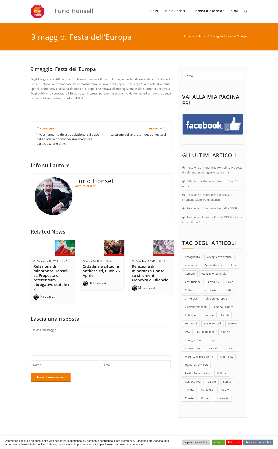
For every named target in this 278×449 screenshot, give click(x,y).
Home (187, 36)
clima (233, 265)
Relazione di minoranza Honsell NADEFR (212, 208)
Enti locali (191, 315)
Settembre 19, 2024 (47, 261)
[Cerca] (245, 11)
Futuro (232, 323)
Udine (205, 398)
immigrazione (193, 340)
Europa (209, 315)
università (222, 398)
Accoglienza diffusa (219, 257)
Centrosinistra (213, 265)
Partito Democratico (197, 373)
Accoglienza (192, 257)
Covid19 (231, 282)
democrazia (209, 290)
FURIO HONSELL (176, 11)
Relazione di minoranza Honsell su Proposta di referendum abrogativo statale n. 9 (52, 278)
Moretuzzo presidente (199, 356)
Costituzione (193, 282)
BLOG (234, 11)
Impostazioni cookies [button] (196, 442)
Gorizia (225, 332)
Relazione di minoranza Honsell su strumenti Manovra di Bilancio (150, 273)
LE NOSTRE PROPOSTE (209, 11)
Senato (189, 390)
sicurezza (207, 390)
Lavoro (232, 348)
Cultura (189, 290)
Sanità (227, 381)
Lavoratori (214, 348)
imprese (215, 340)
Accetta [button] (218, 442)
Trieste (189, 398)
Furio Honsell (50, 297)
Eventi (225, 315)
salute (212, 381)
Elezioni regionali (196, 307)
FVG (187, 332)
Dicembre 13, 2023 (145, 261)
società (224, 390)
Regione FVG (193, 381)
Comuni (190, 273)
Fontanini (191, 323)
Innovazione (192, 348)
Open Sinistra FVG (196, 365)
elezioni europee (216, 298)
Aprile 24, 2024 (94, 261)
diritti (227, 290)
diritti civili (191, 298)
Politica (201, 36)
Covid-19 (213, 282)
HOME (154, 11)
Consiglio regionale (214, 273)
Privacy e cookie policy (258, 442)
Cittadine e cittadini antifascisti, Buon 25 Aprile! (101, 271)
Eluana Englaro (223, 307)
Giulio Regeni (205, 332)
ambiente (191, 265)
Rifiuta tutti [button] (234, 442)
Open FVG (226, 356)
